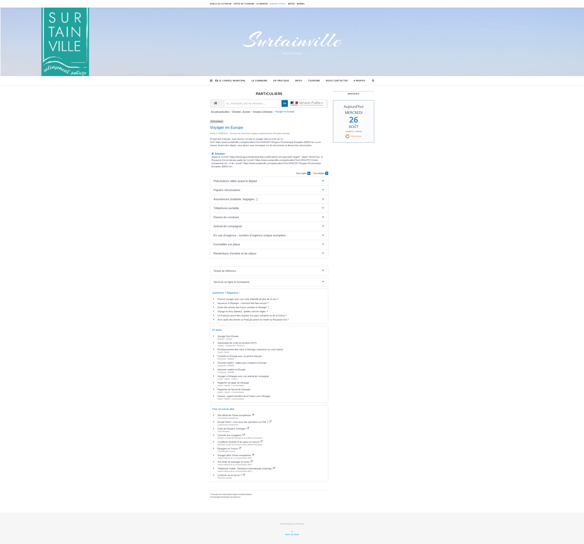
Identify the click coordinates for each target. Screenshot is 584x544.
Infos (298, 80)
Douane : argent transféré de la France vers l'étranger (243, 396)
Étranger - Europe (241, 111)
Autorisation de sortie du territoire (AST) (237, 343)
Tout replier (301, 173)
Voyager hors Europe (227, 336)
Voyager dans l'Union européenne (234, 455)
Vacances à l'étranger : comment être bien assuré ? (243, 303)
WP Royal (299, 523)
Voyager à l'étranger (263, 111)
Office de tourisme (244, 3)
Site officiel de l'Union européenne (234, 415)
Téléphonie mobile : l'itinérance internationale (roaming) (244, 468)
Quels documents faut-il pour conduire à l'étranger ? (243, 307)
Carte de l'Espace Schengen (231, 428)
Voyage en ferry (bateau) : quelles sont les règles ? (242, 311)
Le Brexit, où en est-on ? (229, 475)
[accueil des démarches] (215, 103)
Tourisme (314, 80)
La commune (259, 80)
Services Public (278, 3)
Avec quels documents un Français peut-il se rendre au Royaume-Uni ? (253, 319)
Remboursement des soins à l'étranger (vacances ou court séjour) (250, 349)
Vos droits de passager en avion (233, 462)
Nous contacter (337, 80)
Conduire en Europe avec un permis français (239, 356)
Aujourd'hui (353, 106)
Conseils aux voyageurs (229, 435)
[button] (269, 181)
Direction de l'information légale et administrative (232, 494)
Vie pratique (281, 80)
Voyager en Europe (284, 111)
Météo (291, 3)
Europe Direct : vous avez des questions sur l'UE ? (243, 422)
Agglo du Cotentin (220, 3)
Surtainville (292, 40)
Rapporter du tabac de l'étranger (233, 382)
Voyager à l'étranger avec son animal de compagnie (243, 376)
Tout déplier (319, 173)
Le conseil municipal (232, 80)
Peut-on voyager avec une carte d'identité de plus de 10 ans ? (247, 299)
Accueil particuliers (220, 111)
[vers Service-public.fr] (307, 103)
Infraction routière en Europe (231, 369)
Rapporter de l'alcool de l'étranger (233, 389)
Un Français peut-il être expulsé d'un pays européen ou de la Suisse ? (252, 315)
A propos (359, 80)
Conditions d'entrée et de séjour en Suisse (238, 442)
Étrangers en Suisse (227, 448)
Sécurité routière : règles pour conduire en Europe (242, 363)
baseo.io (236, 497)
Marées (301, 3)
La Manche (262, 3)
